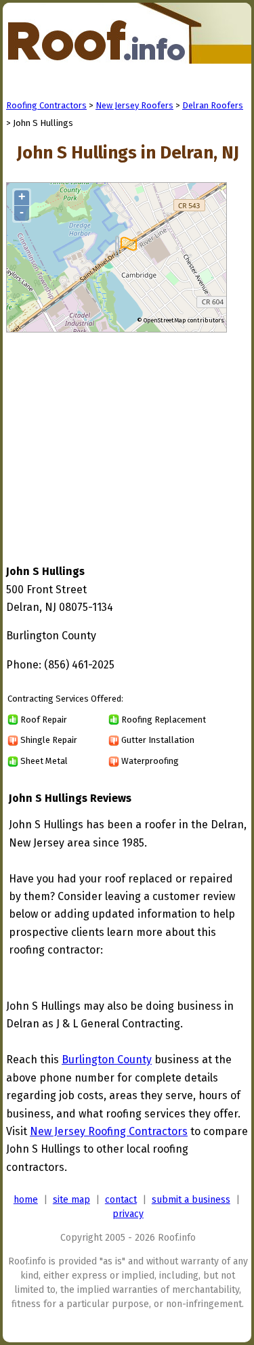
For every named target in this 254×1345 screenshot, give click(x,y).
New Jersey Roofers (134, 105)
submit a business (191, 1199)
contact (121, 1199)
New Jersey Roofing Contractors (109, 1131)
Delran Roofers (212, 105)
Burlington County (107, 1059)
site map (71, 1199)
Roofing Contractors (46, 105)
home (26, 1199)
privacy (128, 1214)
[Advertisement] (120, 435)
